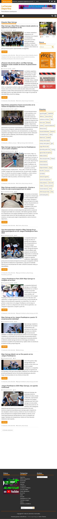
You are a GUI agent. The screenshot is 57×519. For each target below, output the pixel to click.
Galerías (22, 484)
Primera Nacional (44, 164)
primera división (43, 161)
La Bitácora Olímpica (25, 487)
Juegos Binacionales (44, 146)
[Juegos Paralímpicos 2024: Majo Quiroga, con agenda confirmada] (12, 392)
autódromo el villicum (44, 119)
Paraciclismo (4, 58)
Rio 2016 (22, 493)
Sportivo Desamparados (45, 179)
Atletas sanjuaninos (25, 479)
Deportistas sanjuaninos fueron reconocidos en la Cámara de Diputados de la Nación (18, 105)
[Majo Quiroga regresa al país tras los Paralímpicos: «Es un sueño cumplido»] (12, 153)
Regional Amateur (44, 167)
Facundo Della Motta (44, 131)
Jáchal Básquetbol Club (45, 149)
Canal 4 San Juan (21, 55)
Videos (22, 502)
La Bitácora (10, 143)
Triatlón (41, 185)
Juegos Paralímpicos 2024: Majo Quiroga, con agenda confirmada (19, 386)
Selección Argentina (20, 58)
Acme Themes (42, 516)
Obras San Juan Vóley (45, 158)
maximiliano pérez (20, 57)
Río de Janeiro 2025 (11, 58)
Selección (30, 183)
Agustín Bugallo (43, 113)
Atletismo (42, 116)
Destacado (5, 55)
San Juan (15, 143)
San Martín (42, 173)
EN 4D (7, 57)
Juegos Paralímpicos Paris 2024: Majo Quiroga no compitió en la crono (18, 279)
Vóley (52, 191)
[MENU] (55, 16)
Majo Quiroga (12, 57)
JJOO (52, 143)
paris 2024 (9, 274)
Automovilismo (48, 116)
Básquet (48, 122)
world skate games (44, 194)
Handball (48, 137)
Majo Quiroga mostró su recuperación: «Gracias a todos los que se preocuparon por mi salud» (18, 188)
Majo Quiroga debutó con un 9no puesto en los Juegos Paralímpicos (17, 355)
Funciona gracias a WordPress (18, 516)
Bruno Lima (42, 122)
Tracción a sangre (24, 500)
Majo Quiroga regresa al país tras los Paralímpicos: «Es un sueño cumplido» (18, 148)
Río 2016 (41, 170)
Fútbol (51, 134)
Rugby (50, 167)
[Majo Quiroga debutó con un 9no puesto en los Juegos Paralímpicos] (12, 360)
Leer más (4, 51)
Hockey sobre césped (45, 140)
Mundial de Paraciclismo (29, 57)
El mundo (22, 482)
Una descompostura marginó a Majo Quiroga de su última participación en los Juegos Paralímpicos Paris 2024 (19, 231)
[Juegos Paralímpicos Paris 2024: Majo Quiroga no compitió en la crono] (12, 285)
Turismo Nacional (44, 188)
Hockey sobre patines (45, 143)
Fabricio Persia (43, 128)
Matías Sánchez (43, 155)
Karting (53, 149)
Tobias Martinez (43, 182)
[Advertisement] (47, 98)
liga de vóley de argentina (45, 152)
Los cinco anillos (24, 489)
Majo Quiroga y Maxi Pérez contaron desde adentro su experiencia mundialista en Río (19, 26)
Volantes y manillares (25, 503)
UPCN (50, 188)
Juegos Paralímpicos (22, 273)
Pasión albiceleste (11, 55)
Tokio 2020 (51, 182)
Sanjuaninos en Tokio (25, 498)
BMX (52, 119)
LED (15, 30)
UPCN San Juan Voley (44, 191)
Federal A (52, 131)
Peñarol (53, 158)
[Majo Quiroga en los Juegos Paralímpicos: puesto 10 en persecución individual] (12, 324)
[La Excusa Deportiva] (3, 16)
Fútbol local (42, 137)
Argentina (22, 477)
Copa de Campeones (49, 125)
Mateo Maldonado (29, 143)
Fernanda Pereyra (44, 134)
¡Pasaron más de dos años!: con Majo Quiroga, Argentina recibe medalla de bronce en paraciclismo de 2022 (18, 64)
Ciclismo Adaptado (29, 55)
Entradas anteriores (8, 430)
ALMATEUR (50, 113)
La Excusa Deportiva (6, 7)
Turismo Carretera (49, 185)
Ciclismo (19, 100)
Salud (21, 495)
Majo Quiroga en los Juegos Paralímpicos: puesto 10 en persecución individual (19, 318)
